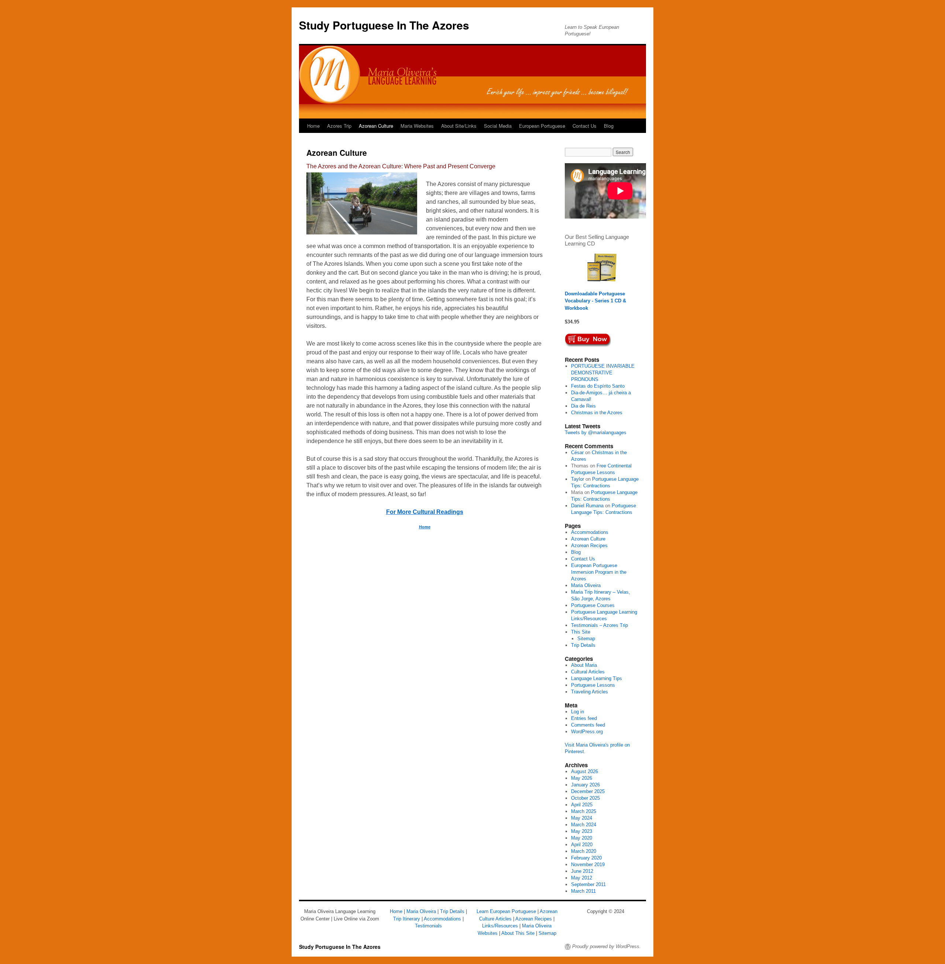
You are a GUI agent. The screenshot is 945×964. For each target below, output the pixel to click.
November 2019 (588, 864)
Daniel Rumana (587, 505)
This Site (580, 632)
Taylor (577, 479)
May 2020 (581, 838)
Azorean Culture (376, 125)
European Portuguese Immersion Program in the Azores (598, 572)
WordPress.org (587, 731)
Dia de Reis (583, 406)
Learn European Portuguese (506, 911)
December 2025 (588, 791)
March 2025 (583, 811)
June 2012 (582, 871)
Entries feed (584, 718)
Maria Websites (417, 125)
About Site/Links (459, 125)
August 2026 (584, 771)
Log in (577, 711)
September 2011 (588, 884)
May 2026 (581, 778)
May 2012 (581, 878)
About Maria (584, 665)
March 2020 (583, 851)
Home (313, 125)
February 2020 (586, 858)
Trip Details (583, 645)
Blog (609, 125)
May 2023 (581, 831)
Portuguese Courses (593, 605)
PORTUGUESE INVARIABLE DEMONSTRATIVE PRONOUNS (603, 372)
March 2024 (583, 824)
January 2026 (585, 785)
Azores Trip (339, 125)
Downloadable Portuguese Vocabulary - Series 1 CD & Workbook (595, 301)
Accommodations (589, 532)
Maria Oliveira (586, 585)
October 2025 (585, 798)
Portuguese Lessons (593, 685)
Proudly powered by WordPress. (606, 946)
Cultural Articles (588, 672)
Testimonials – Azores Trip (599, 625)
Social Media (498, 125)
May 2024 (581, 818)
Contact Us (585, 125)
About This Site (518, 933)
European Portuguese (542, 125)
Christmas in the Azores (596, 412)
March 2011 (583, 891)
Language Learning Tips (596, 678)
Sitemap (586, 638)
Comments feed (588, 725)
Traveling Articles (589, 691)
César (577, 452)
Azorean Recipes (589, 545)
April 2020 (581, 844)
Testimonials (428, 926)
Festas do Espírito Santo (598, 386)
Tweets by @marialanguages (595, 432)
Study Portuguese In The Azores (384, 25)
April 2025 (581, 804)
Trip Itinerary (406, 919)
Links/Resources (500, 926)
